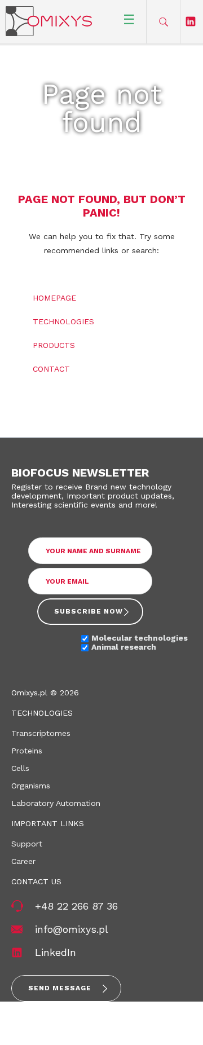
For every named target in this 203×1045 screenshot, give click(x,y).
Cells (20, 768)
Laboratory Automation (55, 803)
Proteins (26, 750)
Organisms (30, 785)
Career (23, 861)
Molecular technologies (139, 637)
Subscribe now (88, 611)
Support (26, 843)
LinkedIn (55, 952)
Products (54, 345)
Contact (51, 368)
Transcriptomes (40, 733)
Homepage (54, 297)
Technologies (63, 321)
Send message (59, 988)
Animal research (123, 646)
